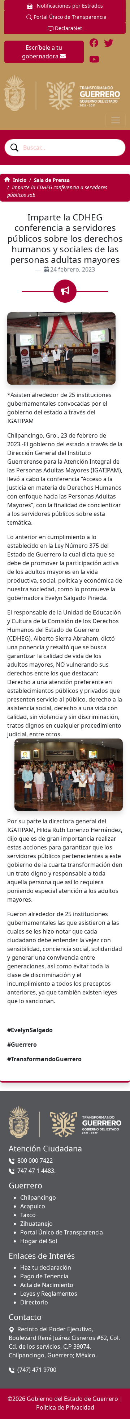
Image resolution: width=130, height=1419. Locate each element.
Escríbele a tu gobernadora (42, 52)
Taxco (28, 1215)
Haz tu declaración (45, 1267)
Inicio (19, 180)
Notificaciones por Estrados (69, 5)
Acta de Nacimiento (46, 1285)
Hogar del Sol (38, 1241)
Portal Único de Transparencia (69, 16)
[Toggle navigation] (115, 120)
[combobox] (65, 147)
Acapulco (32, 1206)
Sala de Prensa (52, 180)
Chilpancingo (38, 1197)
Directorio (34, 1302)
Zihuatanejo (36, 1224)
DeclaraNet (67, 28)
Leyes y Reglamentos (48, 1294)
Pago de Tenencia (44, 1276)
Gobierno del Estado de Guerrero (72, 1399)
